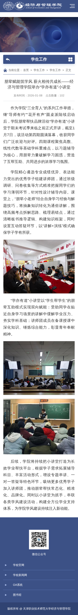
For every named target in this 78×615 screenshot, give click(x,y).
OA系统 (18, 584)
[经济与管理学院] (33, 6)
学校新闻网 (20, 575)
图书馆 (17, 594)
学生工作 (39, 70)
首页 (26, 70)
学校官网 (18, 565)
